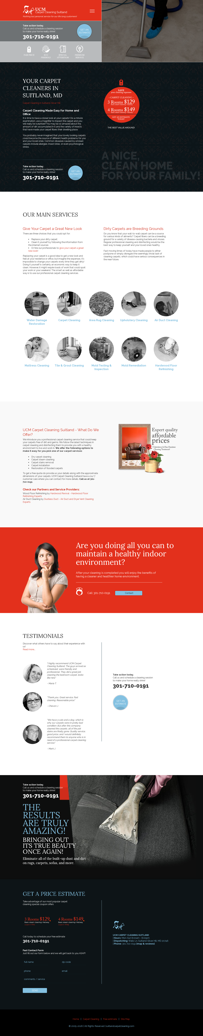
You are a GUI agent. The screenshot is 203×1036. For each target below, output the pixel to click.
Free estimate (110, 1019)
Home (76, 1019)
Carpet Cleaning (91, 1019)
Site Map (125, 1019)
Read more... (29, 649)
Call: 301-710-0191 (98, 593)
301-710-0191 (41, 36)
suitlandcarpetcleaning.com (120, 1026)
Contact (129, 593)
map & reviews (145, 943)
